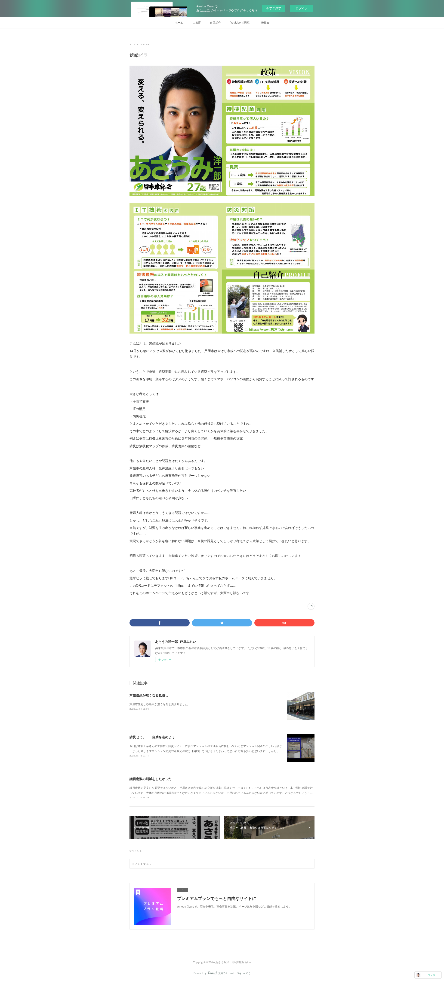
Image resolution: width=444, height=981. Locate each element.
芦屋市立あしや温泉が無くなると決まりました (159, 704)
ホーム (179, 22)
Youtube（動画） (241, 22)
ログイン (302, 8)
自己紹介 (215, 22)
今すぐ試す (273, 8)
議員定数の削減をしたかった (151, 778)
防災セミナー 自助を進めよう (152, 737)
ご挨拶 (196, 22)
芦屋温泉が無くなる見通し (149, 695)
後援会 (265, 22)
